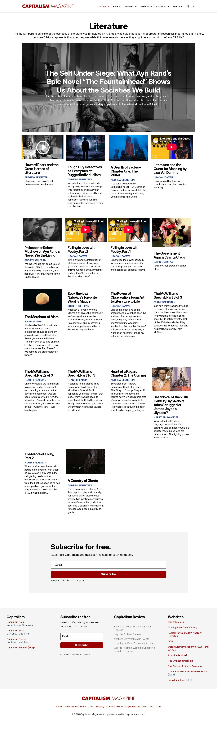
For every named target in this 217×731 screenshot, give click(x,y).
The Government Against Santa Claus (169, 255)
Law (115, 6)
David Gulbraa (163, 261)
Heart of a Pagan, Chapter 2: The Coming (128, 373)
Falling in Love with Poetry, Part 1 (125, 249)
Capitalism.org (176, 622)
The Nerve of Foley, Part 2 (39, 456)
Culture (102, 6)
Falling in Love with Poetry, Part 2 (82, 249)
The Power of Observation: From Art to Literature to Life (127, 297)
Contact (110, 706)
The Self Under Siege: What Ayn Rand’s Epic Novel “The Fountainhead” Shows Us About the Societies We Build (109, 81)
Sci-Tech (161, 6)
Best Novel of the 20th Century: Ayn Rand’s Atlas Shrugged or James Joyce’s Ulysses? (171, 405)
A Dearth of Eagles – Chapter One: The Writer (126, 171)
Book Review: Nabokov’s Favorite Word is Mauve (82, 297)
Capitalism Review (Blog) (21, 647)
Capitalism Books (16, 639)
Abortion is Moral (177, 655)
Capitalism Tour (15, 622)
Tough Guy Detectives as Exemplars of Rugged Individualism (85, 171)
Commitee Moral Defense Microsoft (188, 671)
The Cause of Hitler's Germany (185, 666)
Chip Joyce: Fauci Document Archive (134, 643)
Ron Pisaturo (33, 321)
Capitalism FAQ (15, 630)
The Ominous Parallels (180, 660)
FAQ (151, 706)
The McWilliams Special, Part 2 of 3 (39, 373)
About (59, 706)
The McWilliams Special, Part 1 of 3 (81, 373)
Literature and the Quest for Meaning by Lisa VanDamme (170, 169)
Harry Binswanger (166, 417)
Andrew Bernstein (37, 177)
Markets (129, 6)
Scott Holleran (35, 260)
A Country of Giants (83, 480)
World (176, 6)
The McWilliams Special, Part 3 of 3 (168, 295)
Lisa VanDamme (163, 177)
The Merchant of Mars (41, 317)
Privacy (100, 706)
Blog (144, 706)
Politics (145, 6)
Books (120, 706)
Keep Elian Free (176, 680)
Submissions (71, 706)
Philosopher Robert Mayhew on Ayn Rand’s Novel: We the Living (42, 252)
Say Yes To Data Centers (127, 634)
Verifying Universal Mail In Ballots (131, 638)
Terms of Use (86, 706)
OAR (170, 641)
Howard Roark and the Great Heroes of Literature (41, 169)
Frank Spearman (164, 302)
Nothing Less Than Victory (182, 627)
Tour (158, 706)
